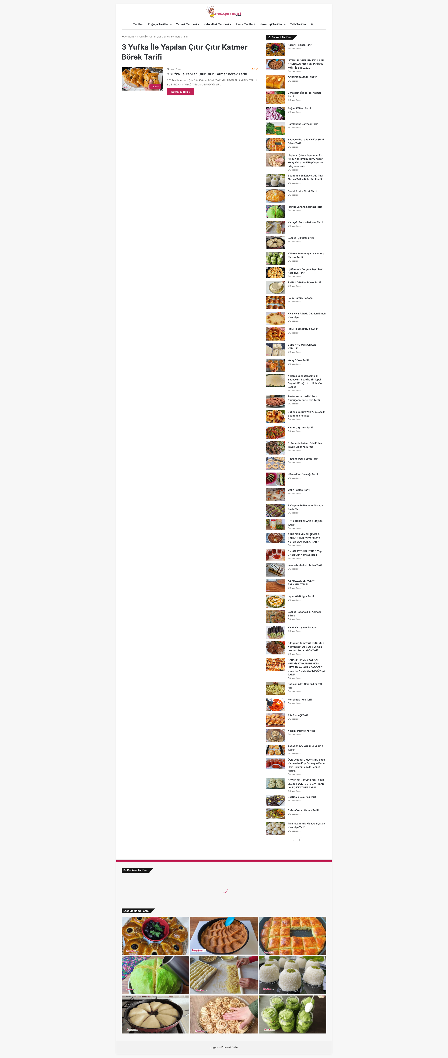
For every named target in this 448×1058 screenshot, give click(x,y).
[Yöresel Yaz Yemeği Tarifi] (275, 479)
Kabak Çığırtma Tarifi (300, 427)
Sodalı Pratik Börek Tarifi (302, 191)
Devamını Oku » (180, 91)
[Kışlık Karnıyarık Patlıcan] (275, 632)
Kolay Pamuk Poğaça (300, 297)
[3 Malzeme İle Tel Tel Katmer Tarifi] (275, 97)
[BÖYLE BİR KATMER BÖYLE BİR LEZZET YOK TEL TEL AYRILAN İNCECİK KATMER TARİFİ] (275, 783)
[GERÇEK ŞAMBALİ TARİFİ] (275, 82)
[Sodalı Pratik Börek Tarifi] (275, 196)
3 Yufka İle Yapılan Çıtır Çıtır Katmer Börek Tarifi (207, 74)
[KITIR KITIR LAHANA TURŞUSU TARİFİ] (275, 524)
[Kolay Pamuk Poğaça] (275, 302)
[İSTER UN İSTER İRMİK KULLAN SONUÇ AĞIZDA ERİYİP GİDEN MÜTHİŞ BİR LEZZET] (275, 64)
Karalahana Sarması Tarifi (303, 123)
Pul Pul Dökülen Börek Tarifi (304, 282)
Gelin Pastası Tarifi (299, 489)
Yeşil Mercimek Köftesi (301, 730)
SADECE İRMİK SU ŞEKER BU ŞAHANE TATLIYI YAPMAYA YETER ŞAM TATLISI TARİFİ (304, 538)
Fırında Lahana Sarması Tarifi (305, 206)
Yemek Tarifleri (186, 24)
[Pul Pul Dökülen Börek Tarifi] (275, 287)
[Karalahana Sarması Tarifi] (275, 128)
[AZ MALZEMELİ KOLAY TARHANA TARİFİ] (275, 585)
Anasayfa (129, 36)
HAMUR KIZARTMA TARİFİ (303, 329)
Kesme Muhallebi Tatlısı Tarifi (305, 565)
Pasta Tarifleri (245, 24)
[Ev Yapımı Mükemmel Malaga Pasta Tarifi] (275, 510)
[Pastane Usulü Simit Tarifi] (275, 463)
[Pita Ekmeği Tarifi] (275, 720)
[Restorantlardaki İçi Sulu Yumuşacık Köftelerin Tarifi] (275, 401)
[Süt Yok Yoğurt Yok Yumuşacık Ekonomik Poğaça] (275, 416)
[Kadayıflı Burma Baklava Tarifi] (275, 227)
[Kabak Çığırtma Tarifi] (275, 432)
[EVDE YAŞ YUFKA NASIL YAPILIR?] (275, 349)
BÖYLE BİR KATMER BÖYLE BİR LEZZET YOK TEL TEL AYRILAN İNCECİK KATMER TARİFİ (306, 784)
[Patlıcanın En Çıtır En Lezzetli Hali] (275, 688)
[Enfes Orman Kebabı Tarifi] (275, 814)
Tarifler (138, 24)
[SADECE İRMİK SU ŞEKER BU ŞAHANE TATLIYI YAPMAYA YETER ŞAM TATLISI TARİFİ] (275, 538)
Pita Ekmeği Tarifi (298, 715)
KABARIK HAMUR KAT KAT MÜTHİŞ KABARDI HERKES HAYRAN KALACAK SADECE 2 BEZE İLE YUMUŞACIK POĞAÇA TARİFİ (306, 667)
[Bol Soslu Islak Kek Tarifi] (275, 800)
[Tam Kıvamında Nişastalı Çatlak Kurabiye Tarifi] (275, 828)
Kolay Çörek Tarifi (298, 360)
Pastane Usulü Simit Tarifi (303, 458)
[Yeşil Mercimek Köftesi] (275, 735)
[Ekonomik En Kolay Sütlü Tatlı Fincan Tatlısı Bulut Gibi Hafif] (275, 180)
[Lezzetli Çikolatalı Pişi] (275, 242)
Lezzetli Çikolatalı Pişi (301, 237)
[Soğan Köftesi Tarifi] (275, 113)
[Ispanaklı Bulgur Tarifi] (275, 601)
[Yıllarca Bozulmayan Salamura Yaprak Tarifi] (275, 258)
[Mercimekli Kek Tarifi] (275, 704)
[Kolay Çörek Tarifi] (275, 365)
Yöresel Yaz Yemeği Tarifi (303, 474)
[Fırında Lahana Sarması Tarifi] (275, 211)
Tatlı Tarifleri (298, 24)
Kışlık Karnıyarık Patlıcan (302, 627)
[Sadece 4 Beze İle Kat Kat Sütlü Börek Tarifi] (275, 144)
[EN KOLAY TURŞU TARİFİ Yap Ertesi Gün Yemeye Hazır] (275, 555)
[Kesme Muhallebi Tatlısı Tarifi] (275, 570)
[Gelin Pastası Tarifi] (275, 494)
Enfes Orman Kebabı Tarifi (303, 810)
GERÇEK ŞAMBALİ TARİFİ (302, 77)
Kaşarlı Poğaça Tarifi (300, 44)
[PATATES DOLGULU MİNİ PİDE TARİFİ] (275, 750)
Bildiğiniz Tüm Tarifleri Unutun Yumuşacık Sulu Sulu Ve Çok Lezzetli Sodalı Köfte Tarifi (306, 646)
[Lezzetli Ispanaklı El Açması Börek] (275, 616)
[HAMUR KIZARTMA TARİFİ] (275, 334)
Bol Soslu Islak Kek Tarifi (302, 796)
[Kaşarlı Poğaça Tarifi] (275, 49)
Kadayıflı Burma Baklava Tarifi (305, 222)
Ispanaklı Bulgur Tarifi (301, 596)
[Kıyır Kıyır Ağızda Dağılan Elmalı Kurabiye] (275, 318)
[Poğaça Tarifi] (224, 12)
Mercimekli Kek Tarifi (300, 699)
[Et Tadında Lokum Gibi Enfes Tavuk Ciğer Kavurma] (275, 448)
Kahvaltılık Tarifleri (216, 24)
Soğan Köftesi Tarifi (299, 108)
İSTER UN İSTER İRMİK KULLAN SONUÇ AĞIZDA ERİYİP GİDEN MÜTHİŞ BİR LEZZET (306, 64)
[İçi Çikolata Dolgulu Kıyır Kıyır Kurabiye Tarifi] (275, 272)
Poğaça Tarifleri (158, 24)
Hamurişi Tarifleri (271, 24)
